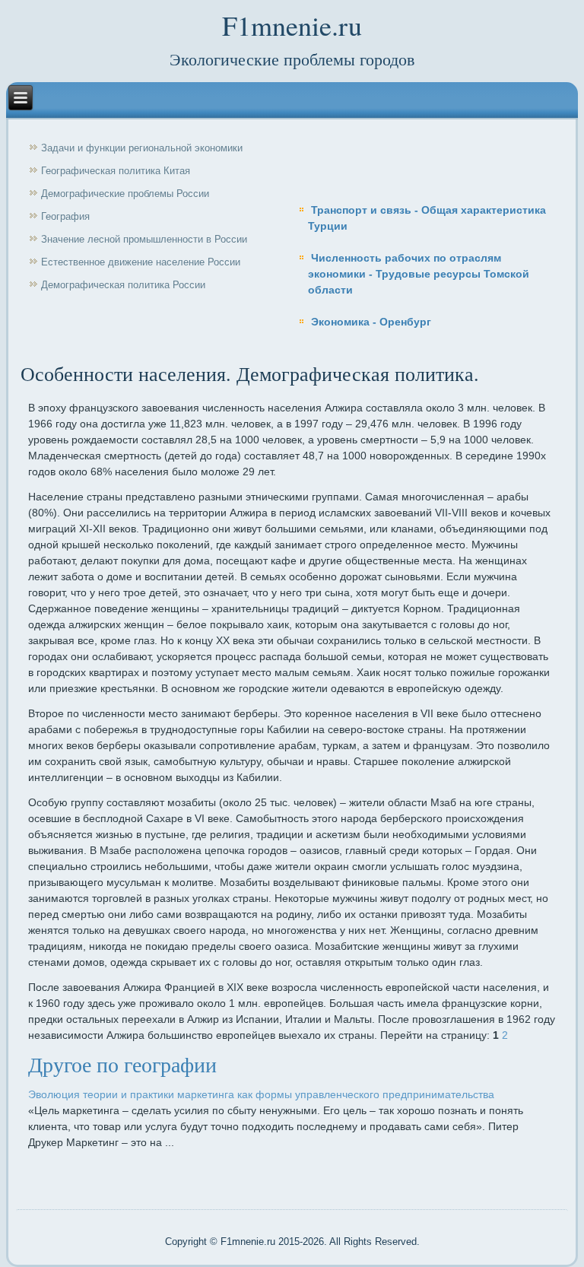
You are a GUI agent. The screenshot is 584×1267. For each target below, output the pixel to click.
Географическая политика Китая (115, 170)
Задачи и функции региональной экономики (142, 148)
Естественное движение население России (140, 262)
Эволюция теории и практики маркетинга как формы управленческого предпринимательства (261, 1094)
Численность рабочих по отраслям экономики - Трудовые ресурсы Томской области (418, 274)
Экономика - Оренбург (371, 322)
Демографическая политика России (123, 285)
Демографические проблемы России (125, 193)
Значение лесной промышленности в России (144, 239)
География (65, 216)
